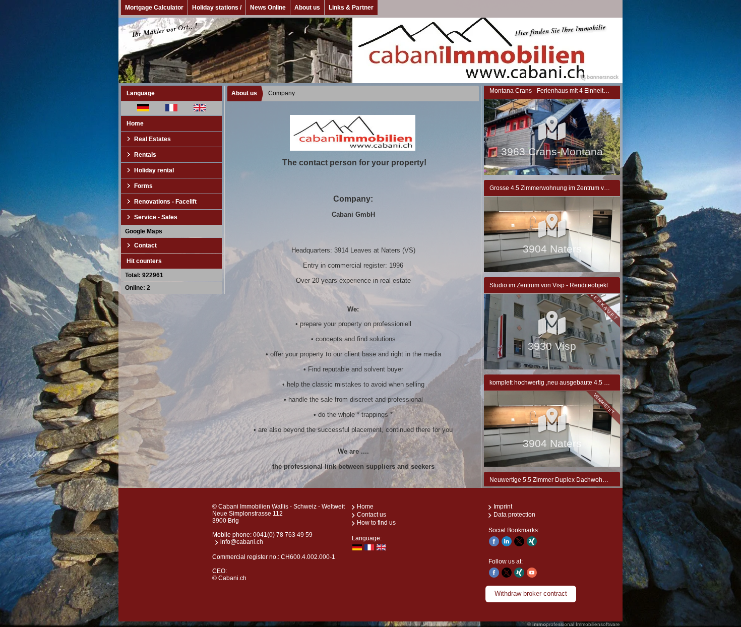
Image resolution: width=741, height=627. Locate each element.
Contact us (371, 514)
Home (135, 123)
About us (307, 7)
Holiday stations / (216, 7)
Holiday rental (154, 170)
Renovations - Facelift (165, 201)
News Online (268, 7)
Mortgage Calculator (154, 7)
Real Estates (152, 139)
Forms (143, 186)
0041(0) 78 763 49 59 (283, 534)
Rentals (145, 154)
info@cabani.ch (241, 541)
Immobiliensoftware (598, 624)
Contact (145, 245)
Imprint (502, 506)
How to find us (376, 522)
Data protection (514, 514)
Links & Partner (351, 7)
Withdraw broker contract (531, 593)
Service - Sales (155, 217)
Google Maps (143, 231)
